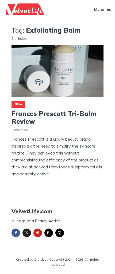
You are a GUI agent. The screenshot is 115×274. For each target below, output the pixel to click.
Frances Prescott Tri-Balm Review (53, 117)
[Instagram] (59, 233)
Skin (18, 104)
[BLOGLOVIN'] (48, 233)
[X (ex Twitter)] (26, 233)
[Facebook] (15, 233)
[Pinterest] (37, 233)
